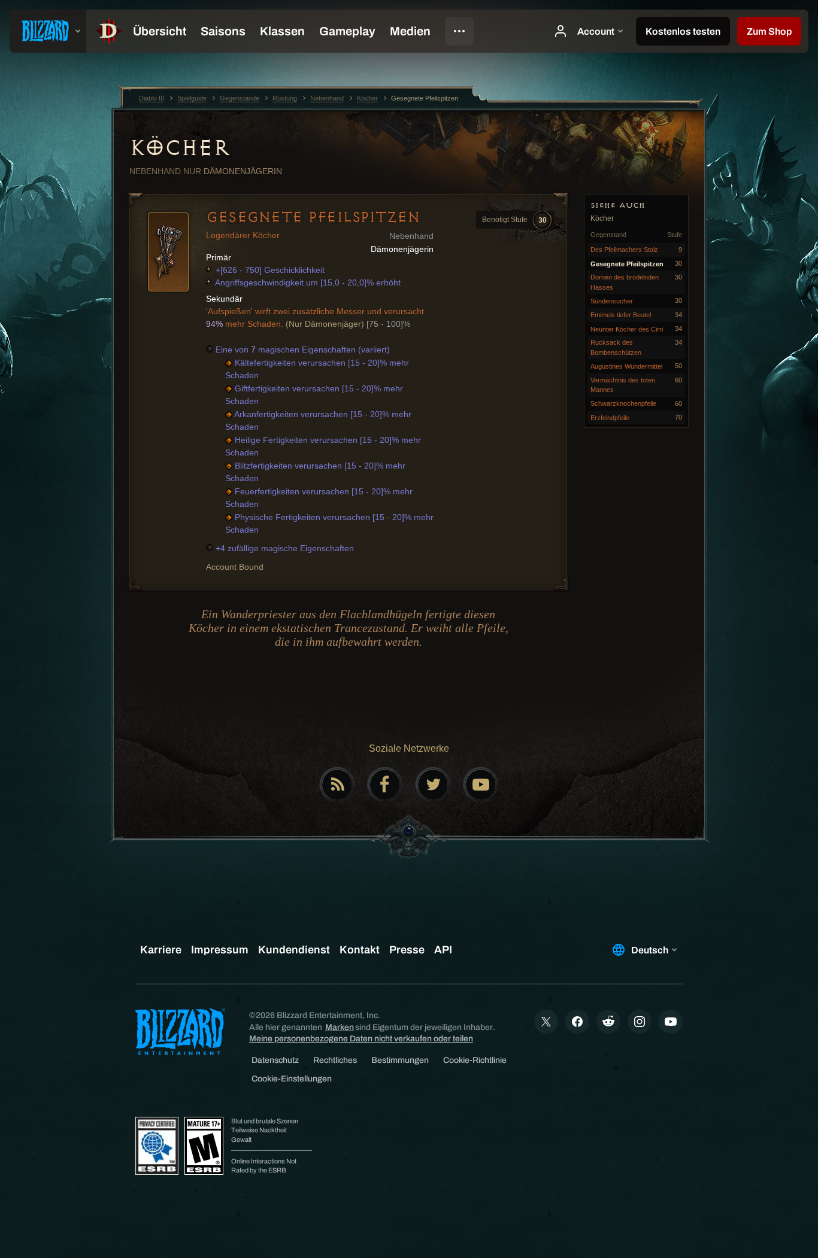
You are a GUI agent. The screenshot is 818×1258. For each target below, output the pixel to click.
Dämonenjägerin (243, 171)
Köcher (179, 148)
